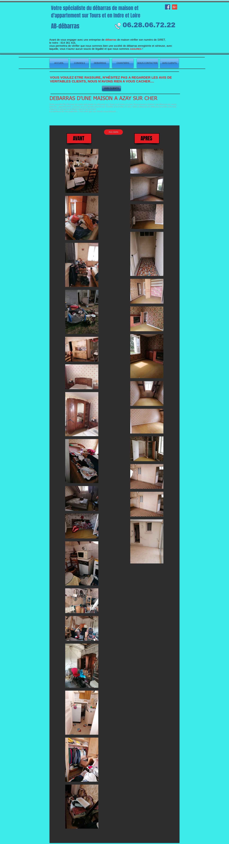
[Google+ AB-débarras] (174, 7)
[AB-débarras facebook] (167, 7)
